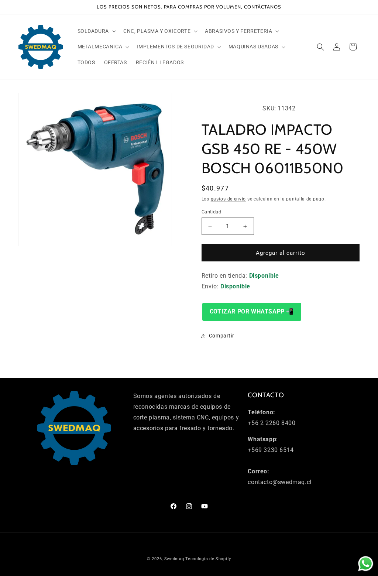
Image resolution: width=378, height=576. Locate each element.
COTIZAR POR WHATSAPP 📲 (252, 311)
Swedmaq (174, 558)
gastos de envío (228, 199)
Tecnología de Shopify (208, 558)
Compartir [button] (221, 336)
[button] (96, 31)
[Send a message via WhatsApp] (365, 563)
